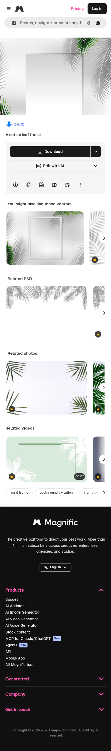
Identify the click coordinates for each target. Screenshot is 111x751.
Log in (97, 8)
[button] (55, 567)
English (55, 567)
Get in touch (17, 709)
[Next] (104, 238)
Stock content (17, 632)
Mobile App (15, 658)
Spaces (11, 599)
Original (34, 46)
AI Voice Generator (21, 625)
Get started (17, 679)
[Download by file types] (95, 151)
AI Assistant (15, 605)
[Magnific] (55, 523)
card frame (19, 492)
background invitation (56, 492)
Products (14, 590)
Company (15, 694)
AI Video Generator (21, 619)
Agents (15, 645)
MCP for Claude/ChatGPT (32, 638)
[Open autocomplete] (12, 23)
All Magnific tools (20, 664)
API (8, 651)
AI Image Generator (22, 612)
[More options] (80, 184)
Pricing (77, 8)
